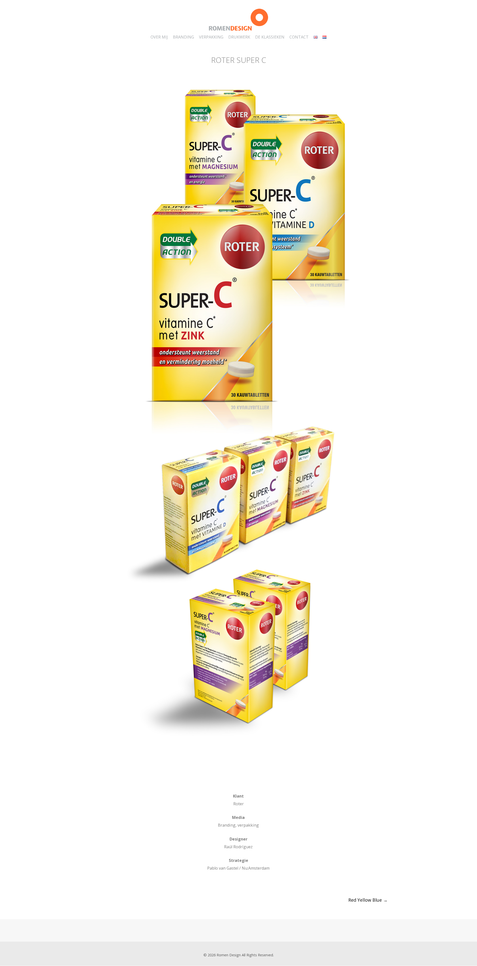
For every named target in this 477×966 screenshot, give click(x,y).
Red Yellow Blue (368, 900)
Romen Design (229, 955)
